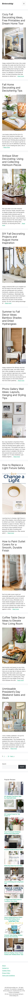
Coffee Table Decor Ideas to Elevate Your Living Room (13, 620)
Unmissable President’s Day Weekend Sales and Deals (13, 693)
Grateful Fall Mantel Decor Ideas (13, 849)
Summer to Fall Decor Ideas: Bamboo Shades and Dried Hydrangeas (12, 317)
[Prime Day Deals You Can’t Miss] (14, 857)
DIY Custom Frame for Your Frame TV (12, 814)
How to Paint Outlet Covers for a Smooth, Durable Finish (13, 546)
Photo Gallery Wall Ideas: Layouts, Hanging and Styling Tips (14, 393)
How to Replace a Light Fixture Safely (13, 466)
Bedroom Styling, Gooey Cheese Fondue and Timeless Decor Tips (13, 953)
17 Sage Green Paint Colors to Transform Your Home (13, 900)
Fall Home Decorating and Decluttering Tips (12, 87)
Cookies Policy (6, 970)
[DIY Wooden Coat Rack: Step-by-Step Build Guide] (14, 788)
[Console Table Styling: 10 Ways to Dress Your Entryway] (14, 927)
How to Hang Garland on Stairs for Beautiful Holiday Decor (13, 918)
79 (9, 756)
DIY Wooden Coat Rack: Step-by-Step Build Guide (13, 797)
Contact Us (5, 968)
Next (12, 756)
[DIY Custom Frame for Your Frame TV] (14, 806)
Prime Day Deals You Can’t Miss (13, 865)
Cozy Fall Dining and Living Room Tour (14, 882)
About (4, 965)
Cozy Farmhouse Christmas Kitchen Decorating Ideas (12, 832)
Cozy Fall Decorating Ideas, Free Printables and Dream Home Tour (13, 19)
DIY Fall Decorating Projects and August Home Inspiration (13, 238)
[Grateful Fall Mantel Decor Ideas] (14, 841)
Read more (21, 76)
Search (4, 764)
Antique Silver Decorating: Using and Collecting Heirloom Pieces (12, 160)
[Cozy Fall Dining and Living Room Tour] (14, 873)
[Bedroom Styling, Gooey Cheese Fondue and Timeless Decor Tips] (14, 944)
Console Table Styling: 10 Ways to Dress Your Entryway (13, 936)
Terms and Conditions (8, 975)
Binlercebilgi (7, 4)
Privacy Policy (6, 973)
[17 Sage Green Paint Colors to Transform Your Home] (14, 891)
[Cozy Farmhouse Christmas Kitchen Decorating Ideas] (14, 824)
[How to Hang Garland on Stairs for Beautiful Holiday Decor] (14, 909)
